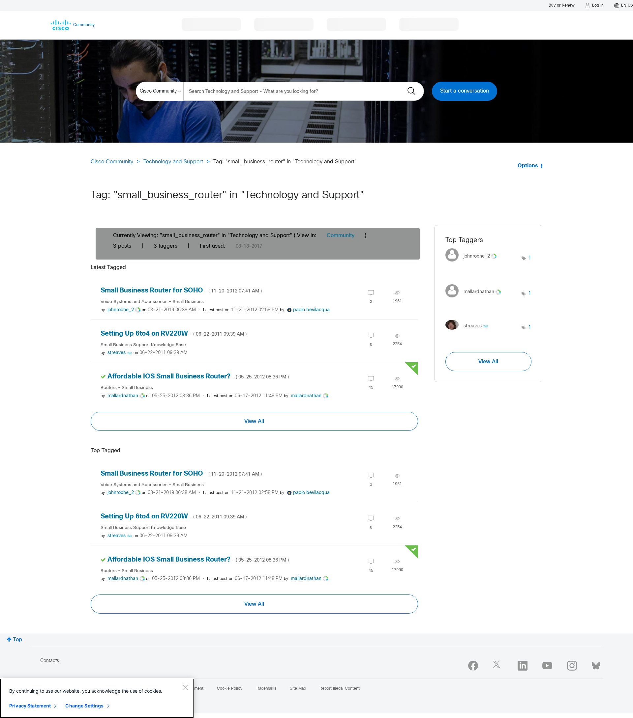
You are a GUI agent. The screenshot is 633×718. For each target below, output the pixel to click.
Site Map (298, 689)
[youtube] (547, 666)
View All (254, 421)
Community (340, 235)
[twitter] (498, 666)
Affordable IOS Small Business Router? (198, 376)
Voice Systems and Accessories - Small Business (152, 302)
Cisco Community (112, 161)
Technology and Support (173, 161)
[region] (97, 698)
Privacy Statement (30, 705)
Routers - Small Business (127, 388)
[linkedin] (523, 666)
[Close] (185, 687)
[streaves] (469, 331)
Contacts (49, 661)
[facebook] (473, 666)
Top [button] (17, 639)
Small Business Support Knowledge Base (143, 345)
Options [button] (528, 165)
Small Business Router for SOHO (181, 291)
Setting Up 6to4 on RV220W (174, 334)
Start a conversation (464, 91)
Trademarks (266, 689)
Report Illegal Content (339, 689)
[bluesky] (595, 664)
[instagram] (572, 666)
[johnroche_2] (473, 263)
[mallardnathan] (475, 298)
